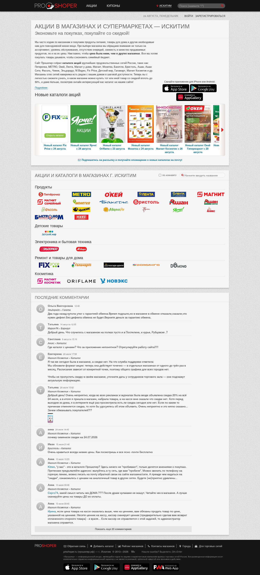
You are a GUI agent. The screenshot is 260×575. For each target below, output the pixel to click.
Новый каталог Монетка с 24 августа (140, 146)
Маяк (81, 217)
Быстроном (49, 217)
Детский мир (49, 233)
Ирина (52, 511)
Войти (188, 16)
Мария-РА (114, 209)
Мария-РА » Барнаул (59, 328)
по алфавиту (169, 175)
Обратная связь (76, 546)
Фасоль (49, 209)
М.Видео (81, 249)
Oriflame (81, 281)
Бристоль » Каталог (59, 448)
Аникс (211, 209)
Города (186, 546)
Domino (178, 265)
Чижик (81, 209)
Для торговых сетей (210, 546)
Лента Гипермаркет (146, 194)
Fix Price (49, 265)
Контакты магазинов (163, 546)
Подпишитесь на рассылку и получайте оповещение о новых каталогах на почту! (131, 160)
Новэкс (114, 281)
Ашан (178, 202)
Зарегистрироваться (210, 16)
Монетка (81, 202)
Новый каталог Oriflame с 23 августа (112, 146)
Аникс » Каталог (57, 343)
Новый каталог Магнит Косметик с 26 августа (169, 148)
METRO (81, 194)
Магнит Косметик (49, 281)
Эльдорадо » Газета (59, 309)
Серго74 (53, 493)
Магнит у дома (211, 194)
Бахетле (114, 202)
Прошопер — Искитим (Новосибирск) (56, 5)
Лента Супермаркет (178, 194)
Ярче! (178, 209)
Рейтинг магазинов (132, 546)
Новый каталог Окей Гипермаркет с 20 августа (197, 148)
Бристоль (146, 202)
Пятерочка (49, 194)
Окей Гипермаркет (114, 194)
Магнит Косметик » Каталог (64, 357)
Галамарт (81, 265)
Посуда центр (114, 265)
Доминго (146, 265)
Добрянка (146, 209)
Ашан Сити (211, 202)
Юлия (51, 467)
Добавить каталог (103, 546)
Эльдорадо (49, 249)
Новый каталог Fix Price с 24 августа (55, 146)
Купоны (113, 5)
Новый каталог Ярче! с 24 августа (84, 146)
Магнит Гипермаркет (49, 202)
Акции (91, 5)
